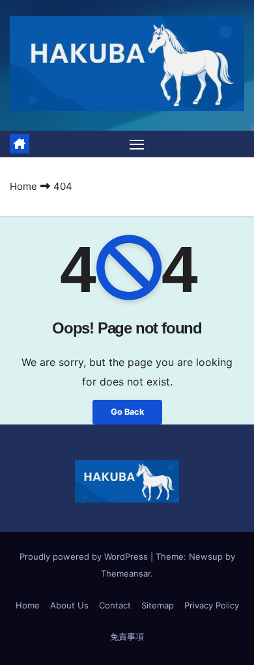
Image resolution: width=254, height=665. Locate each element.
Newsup (206, 556)
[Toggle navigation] (136, 144)
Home (23, 186)
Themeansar (125, 573)
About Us (69, 605)
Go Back (127, 412)
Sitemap (157, 605)
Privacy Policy (211, 605)
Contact (115, 605)
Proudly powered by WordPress (85, 556)
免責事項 (127, 636)
